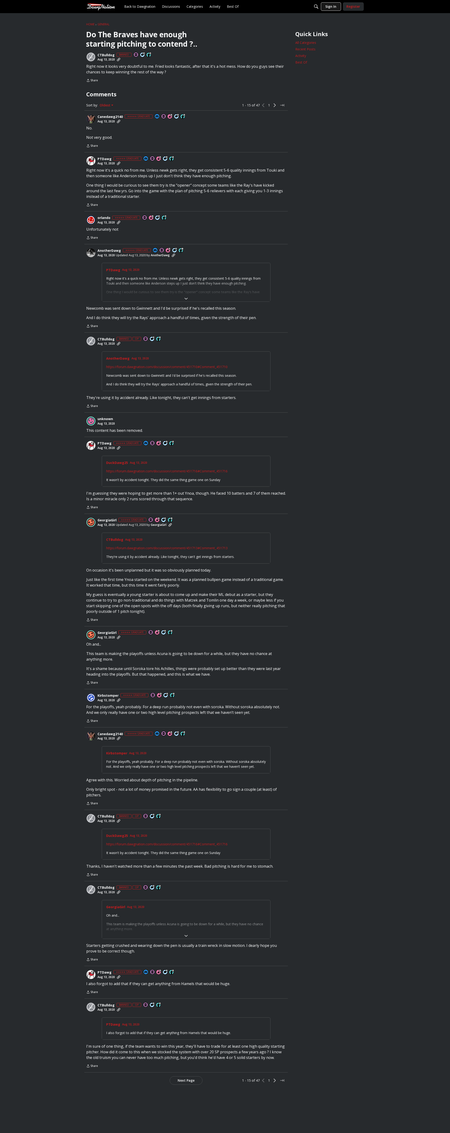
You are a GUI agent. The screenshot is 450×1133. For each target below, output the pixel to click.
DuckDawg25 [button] (117, 463)
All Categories (305, 42)
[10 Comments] (143, 55)
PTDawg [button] (105, 159)
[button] (91, 57)
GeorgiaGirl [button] (107, 520)
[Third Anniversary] (170, 116)
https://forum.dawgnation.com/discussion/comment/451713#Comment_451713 (167, 548)
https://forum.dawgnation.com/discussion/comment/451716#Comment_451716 (167, 471)
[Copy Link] (118, 59)
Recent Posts (305, 49)
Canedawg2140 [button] (110, 117)
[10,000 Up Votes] (181, 250)
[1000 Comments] (177, 116)
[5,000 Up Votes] (183, 116)
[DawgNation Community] (100, 6)
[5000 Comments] (175, 250)
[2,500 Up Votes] (172, 159)
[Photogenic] (157, 116)
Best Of (301, 62)
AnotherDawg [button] (109, 250)
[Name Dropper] (136, 55)
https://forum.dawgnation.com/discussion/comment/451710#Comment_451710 (167, 367)
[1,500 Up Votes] (164, 218)
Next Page (186, 1080)
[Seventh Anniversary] (168, 250)
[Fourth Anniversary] (157, 520)
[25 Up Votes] (149, 55)
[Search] (316, 6)
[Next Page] (274, 105)
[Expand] (186, 298)
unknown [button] (105, 419)
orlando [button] (104, 218)
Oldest (105, 105)
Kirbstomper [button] (108, 695)
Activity (300, 55)
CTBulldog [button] (106, 55)
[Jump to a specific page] (282, 105)
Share (92, 80)
